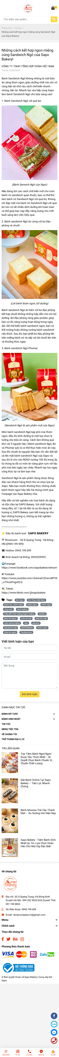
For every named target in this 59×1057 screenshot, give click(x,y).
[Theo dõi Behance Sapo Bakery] (15, 939)
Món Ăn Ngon (10, 618)
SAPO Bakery (27, 628)
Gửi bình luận (29, 694)
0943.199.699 (29, 909)
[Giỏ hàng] (53, 8)
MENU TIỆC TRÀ (10, 729)
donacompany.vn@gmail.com (29, 914)
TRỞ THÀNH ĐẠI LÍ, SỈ (13, 739)
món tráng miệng (12, 623)
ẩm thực (19, 600)
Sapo (4, 980)
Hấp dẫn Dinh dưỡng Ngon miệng (19, 614)
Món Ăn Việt (41, 618)
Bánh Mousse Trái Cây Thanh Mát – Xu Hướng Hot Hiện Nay (38, 811)
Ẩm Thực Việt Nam (36, 600)
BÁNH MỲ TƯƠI (10, 714)
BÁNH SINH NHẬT (11, 719)
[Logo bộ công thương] (18, 967)
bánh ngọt (46, 605)
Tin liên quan (10, 748)
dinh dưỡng (22, 609)
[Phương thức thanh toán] (28, 954)
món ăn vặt (26, 618)
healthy (42, 614)
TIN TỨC (6, 724)
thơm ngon (42, 628)
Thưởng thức (26, 632)
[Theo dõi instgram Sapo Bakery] (22, 939)
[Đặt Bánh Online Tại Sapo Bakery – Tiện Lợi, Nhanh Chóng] (10, 790)
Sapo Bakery (30, 977)
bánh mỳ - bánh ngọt (13, 605)
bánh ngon (32, 605)
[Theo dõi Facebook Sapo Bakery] (3, 939)
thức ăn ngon (10, 632)
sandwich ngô (10, 628)
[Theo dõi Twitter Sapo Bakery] (8, 939)
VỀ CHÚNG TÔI (9, 734)
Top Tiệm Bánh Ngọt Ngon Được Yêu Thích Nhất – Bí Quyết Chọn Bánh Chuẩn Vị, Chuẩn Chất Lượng (36, 758)
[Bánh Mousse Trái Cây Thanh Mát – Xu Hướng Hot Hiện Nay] (10, 820)
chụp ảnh (8, 609)
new (26, 623)
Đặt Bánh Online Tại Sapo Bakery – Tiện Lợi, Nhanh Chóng (36, 783)
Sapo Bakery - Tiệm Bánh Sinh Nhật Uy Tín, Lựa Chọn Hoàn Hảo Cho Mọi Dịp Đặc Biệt (38, 843)
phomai (35, 623)
